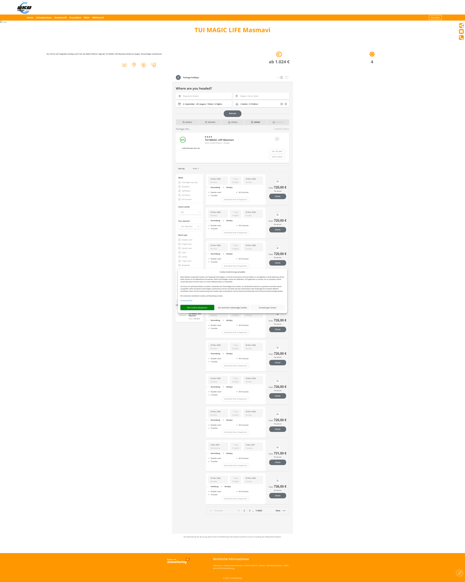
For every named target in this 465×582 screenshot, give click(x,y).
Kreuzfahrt (75, 17)
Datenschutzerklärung (233, 565)
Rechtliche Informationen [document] (231, 559)
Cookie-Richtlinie (186, 300)
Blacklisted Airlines (274, 565)
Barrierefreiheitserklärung (223, 568)
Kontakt (435, 17)
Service (262, 565)
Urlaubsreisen (44, 17)
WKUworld (98, 17)
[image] (3, 22)
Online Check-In (250, 565)
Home (30, 17)
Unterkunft (60, 17)
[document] (232, 30)
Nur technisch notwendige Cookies (232, 307)
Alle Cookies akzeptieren (197, 307)
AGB (286, 565)
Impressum (217, 565)
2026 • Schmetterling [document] (233, 578)
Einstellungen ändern (267, 307)
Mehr (87, 17)
